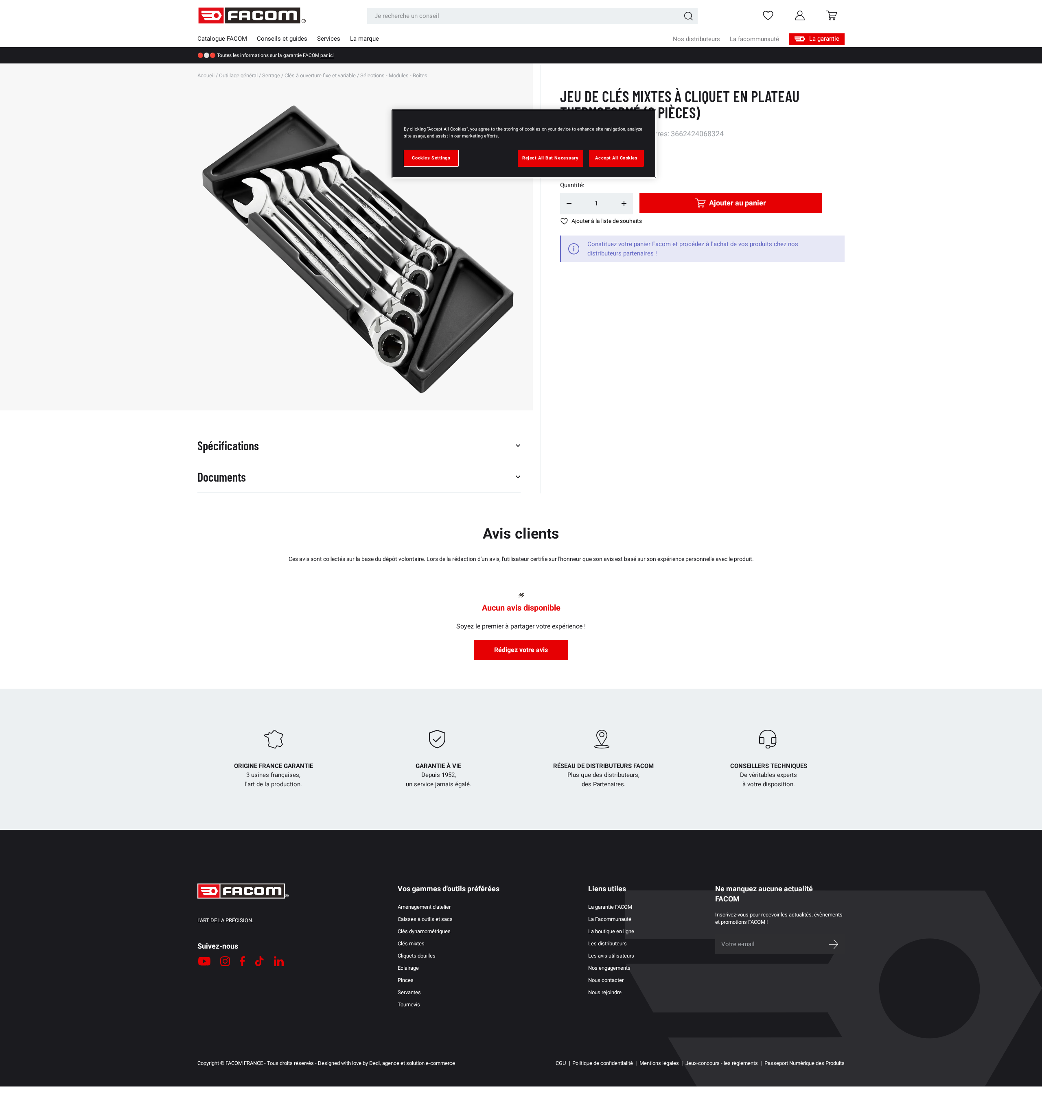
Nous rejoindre (605, 992)
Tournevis (409, 1004)
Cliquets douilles (417, 956)
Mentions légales (659, 1063)
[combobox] (532, 16)
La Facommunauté (609, 919)
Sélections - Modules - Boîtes (393, 75)
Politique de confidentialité (602, 1063)
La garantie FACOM (610, 907)
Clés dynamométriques (424, 931)
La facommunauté (754, 39)
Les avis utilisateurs (611, 956)
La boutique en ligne (611, 931)
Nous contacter (606, 980)
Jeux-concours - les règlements (721, 1063)
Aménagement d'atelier (424, 907)
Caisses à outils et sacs (425, 919)
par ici (327, 55)
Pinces (406, 980)
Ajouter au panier (737, 203)
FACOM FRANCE (244, 1063)
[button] (832, 15)
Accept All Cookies (616, 158)
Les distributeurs (607, 943)
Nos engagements (609, 968)
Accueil (206, 75)
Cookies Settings (431, 158)
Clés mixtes (411, 943)
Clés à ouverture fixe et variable (320, 75)
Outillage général (238, 75)
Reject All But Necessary (550, 158)
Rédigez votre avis (521, 650)
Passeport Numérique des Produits (804, 1063)
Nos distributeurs (696, 39)
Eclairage (408, 968)
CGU (561, 1063)
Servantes (409, 992)
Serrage (271, 75)
